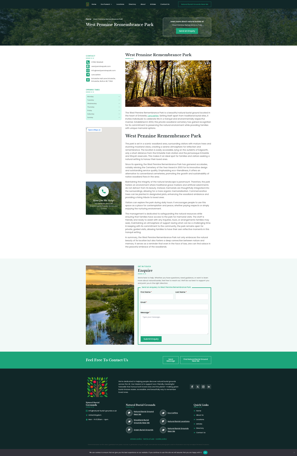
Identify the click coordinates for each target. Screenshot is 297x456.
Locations (120, 4)
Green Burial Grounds (143, 430)
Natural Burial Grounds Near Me (178, 429)
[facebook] (192, 386)
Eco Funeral (105, 4)
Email (144, 302)
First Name (146, 292)
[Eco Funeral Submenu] (112, 4)
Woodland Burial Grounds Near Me (142, 421)
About (143, 4)
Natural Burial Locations (179, 421)
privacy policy (136, 439)
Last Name (181, 292)
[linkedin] (209, 386)
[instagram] (203, 386)
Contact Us (164, 4)
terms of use (148, 439)
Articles (153, 4)
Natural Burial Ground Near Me (144, 412)
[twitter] (197, 386)
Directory (132, 4)
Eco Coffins (173, 413)
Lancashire (153, 115)
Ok (205, 452)
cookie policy (161, 439)
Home (94, 4)
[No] (294, 452)
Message (145, 312)
